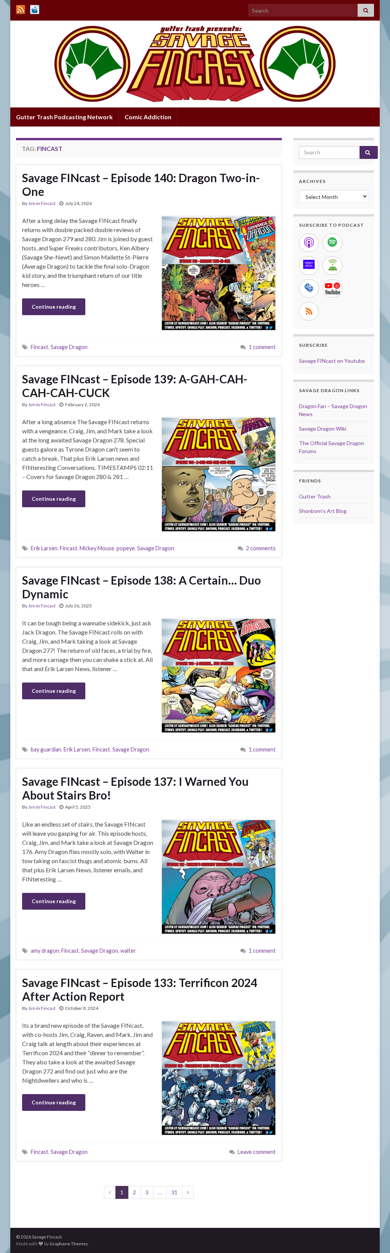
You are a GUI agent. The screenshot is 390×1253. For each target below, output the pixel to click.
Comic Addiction (148, 116)
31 (174, 1192)
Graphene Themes (69, 1244)
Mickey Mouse (97, 548)
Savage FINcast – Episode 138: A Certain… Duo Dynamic (141, 587)
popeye (126, 548)
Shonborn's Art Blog (323, 511)
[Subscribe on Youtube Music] (332, 288)
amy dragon (45, 950)
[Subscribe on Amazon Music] (309, 265)
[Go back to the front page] (195, 64)
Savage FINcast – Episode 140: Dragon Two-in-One (141, 184)
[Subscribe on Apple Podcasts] (309, 243)
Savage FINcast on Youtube (332, 360)
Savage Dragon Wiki (322, 428)
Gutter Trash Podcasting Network (64, 116)
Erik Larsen (44, 548)
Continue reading (54, 306)
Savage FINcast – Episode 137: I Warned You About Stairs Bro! (135, 788)
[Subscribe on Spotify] (332, 243)
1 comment (262, 347)
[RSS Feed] (20, 8)
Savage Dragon (69, 347)
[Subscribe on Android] (332, 265)
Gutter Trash (315, 496)
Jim (31, 203)
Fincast (48, 203)
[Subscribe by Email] (309, 288)
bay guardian (46, 749)
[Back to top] (372, 1235)
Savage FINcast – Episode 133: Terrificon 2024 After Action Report (139, 989)
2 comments (261, 548)
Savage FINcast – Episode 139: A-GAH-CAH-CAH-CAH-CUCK (135, 385)
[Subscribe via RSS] (309, 311)
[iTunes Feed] (34, 8)
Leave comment (257, 1152)
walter (128, 950)
